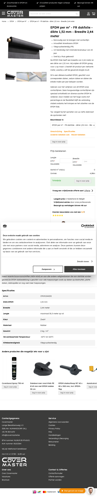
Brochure (5, 480)
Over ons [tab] (6, 470)
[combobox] (54, 13)
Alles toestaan (79, 269)
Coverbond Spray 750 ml (13, 383)
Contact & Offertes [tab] (57, 470)
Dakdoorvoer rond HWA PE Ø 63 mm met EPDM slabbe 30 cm (42, 386)
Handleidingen (54, 435)
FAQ (50, 432)
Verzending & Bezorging (58, 438)
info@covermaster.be (11, 435)
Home (4, 21)
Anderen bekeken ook (59, 135)
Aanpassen (47, 269)
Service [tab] (52, 418)
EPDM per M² (21, 21)
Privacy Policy (54, 429)
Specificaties (69, 131)
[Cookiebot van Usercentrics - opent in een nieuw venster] (83, 226)
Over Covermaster (9, 473)
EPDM (12, 21)
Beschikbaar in (57, 120)
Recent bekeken (78, 135)
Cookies (51, 425)
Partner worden (55, 480)
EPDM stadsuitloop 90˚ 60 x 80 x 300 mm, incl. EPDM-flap (70, 386)
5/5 (82, 212)
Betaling (51, 445)
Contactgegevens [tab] (10, 418)
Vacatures (6, 477)
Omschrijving (56, 131)
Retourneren (53, 442)
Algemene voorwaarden (58, 422)
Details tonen (83, 261)
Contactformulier (55, 473)
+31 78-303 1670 (8, 432)
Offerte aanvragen (56, 477)
